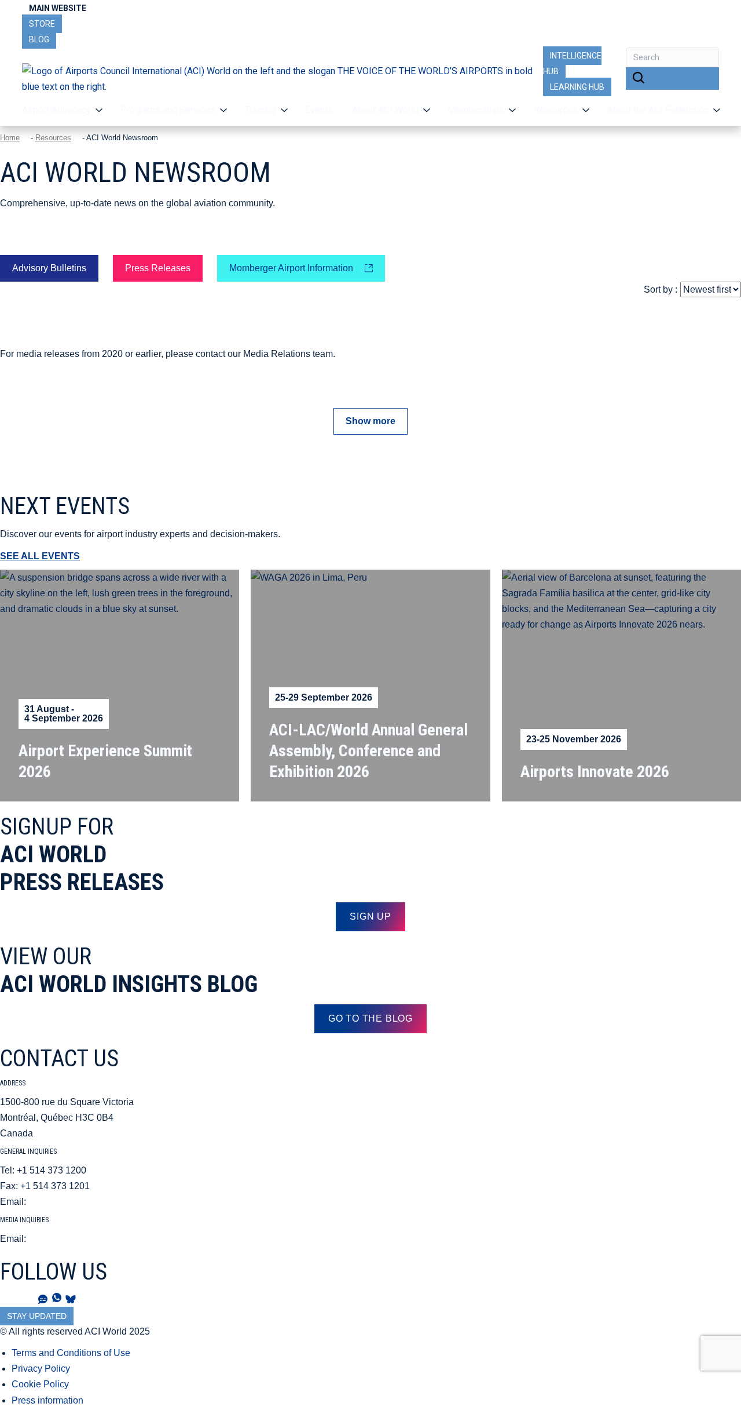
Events (319, 109)
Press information (47, 1400)
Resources (53, 137)
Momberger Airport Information (291, 268)
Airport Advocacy (56, 109)
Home (10, 137)
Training (260, 109)
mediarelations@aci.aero (79, 1239)
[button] (672, 78)
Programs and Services (167, 109)
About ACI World (385, 109)
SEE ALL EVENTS (40, 556)
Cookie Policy (40, 1384)
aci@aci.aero (55, 1202)
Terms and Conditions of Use (71, 1353)
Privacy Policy (41, 1368)
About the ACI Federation (658, 109)
